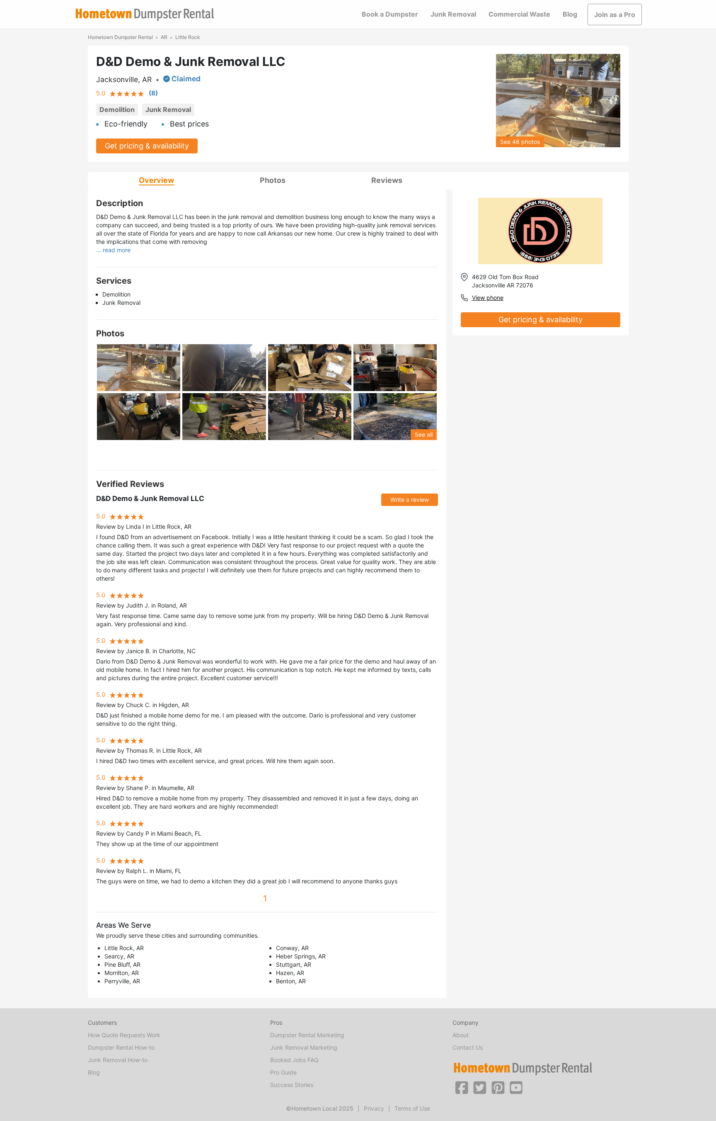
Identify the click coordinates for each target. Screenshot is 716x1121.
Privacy (374, 1108)
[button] (462, 1087)
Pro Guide (283, 1072)
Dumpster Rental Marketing (307, 1034)
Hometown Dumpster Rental (120, 37)
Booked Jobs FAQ (294, 1059)
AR (164, 37)
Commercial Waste (519, 14)
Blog (570, 14)
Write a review (409, 499)
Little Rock (187, 37)
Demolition (117, 109)
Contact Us (467, 1047)
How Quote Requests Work (124, 1034)
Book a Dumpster (390, 14)
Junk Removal (453, 14)
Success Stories (291, 1084)
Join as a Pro (614, 14)
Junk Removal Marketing (303, 1047)
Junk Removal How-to (118, 1059)
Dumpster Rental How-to (121, 1047)
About (460, 1034)
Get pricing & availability (147, 145)
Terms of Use (412, 1108)
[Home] (144, 15)
